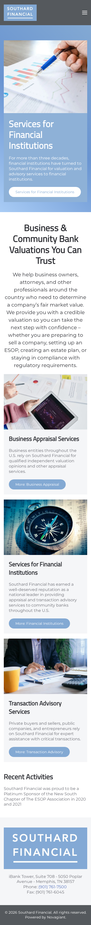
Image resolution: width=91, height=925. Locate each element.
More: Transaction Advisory (39, 752)
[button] (84, 12)
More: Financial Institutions (39, 623)
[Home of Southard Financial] (45, 847)
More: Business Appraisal (37, 484)
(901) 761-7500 (52, 886)
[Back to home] (20, 12)
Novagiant (56, 917)
